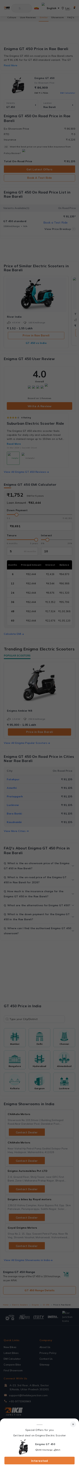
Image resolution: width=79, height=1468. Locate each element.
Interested (39, 1461)
